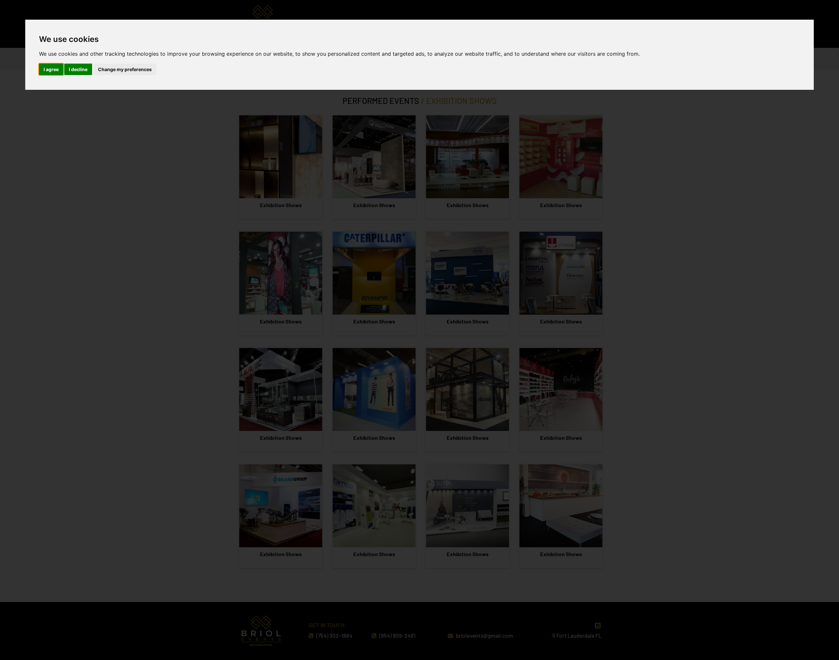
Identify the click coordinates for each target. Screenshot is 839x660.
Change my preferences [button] (125, 69)
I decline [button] (78, 69)
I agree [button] (51, 69)
